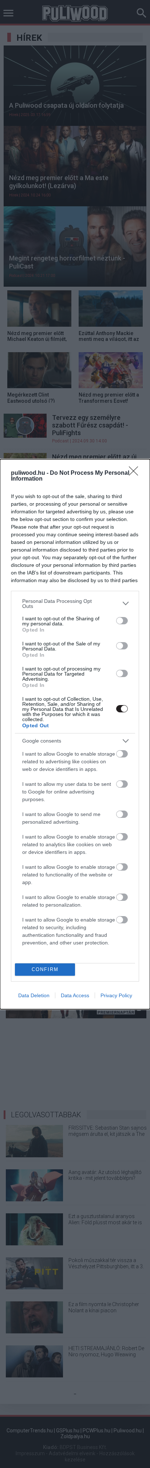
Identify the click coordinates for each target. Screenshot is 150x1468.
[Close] (136, 473)
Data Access (75, 995)
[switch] (122, 620)
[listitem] (75, 603)
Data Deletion (34, 995)
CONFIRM (45, 969)
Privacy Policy (116, 995)
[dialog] (75, 734)
